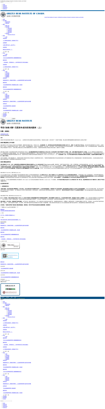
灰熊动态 (5, 78)
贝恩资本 (13, 210)
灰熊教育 (5, 42)
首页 (4, 19)
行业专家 (7, 26)
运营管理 (7, 33)
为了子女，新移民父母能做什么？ (7, 215)
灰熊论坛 (7, 97)
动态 (4, 92)
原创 (4, 70)
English (4, 116)
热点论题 (7, 74)
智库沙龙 (7, 95)
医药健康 (10, 32)
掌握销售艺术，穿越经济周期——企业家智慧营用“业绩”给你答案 (17, 80)
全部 (6, 37)
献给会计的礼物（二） (8, 49)
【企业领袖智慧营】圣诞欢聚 (9, 105)
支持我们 (5, 113)
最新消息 (5, 55)
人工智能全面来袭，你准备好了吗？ (10, 40)
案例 (10, 210)
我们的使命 (7, 21)
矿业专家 (10, 29)
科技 (4, 53)
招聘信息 (7, 23)
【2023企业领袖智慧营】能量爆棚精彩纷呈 (12, 57)
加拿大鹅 (4, 210)
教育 (4, 35)
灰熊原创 (5, 38)
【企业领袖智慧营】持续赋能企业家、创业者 (12, 84)
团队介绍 (7, 25)
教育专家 (10, 30)
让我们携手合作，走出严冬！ (9, 45)
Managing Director (11, 34)
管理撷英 (7, 75)
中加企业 (7, 72)
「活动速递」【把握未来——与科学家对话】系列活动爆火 (15, 62)
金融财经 (7, 76)
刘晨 (1, 210)
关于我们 (5, 20)
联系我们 (5, 115)
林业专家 (10, 28)
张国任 (7, 210)
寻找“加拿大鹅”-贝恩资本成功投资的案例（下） (10, 219)
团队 (4, 24)
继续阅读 (2, 209)
